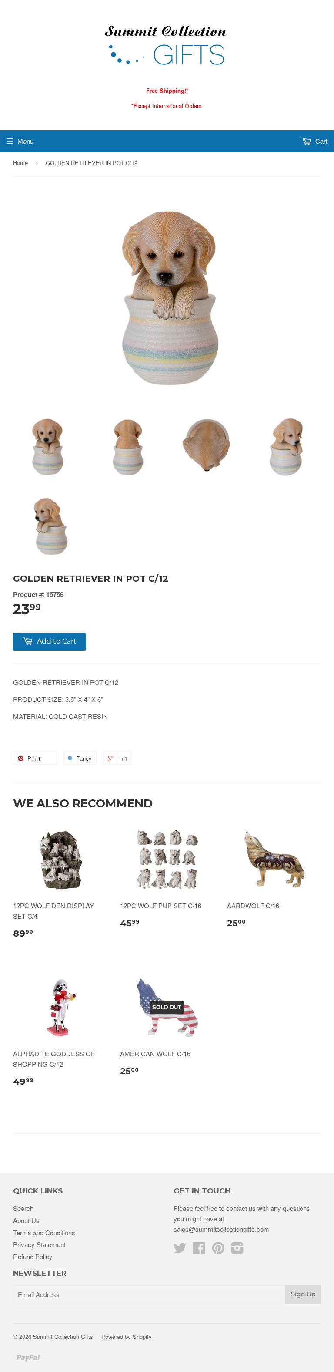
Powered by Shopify (126, 1336)
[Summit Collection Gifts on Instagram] (237, 1250)
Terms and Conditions (44, 1232)
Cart (320, 140)
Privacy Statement (39, 1244)
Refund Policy (33, 1256)
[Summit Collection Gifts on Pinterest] (218, 1250)
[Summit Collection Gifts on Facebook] (199, 1250)
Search (23, 1208)
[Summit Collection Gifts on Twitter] (180, 1250)
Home (20, 162)
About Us (26, 1220)
